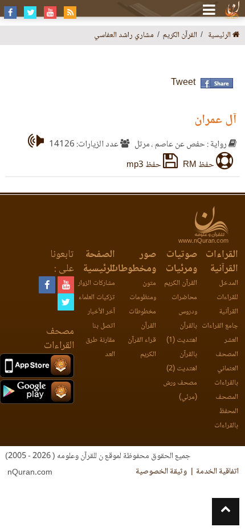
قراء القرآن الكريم (142, 347)
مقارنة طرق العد (100, 347)
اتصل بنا (103, 326)
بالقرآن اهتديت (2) (181, 362)
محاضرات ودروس (184, 305)
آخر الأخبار (101, 312)
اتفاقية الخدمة (217, 472)
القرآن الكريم (180, 283)
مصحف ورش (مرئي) (180, 390)
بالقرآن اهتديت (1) (181, 333)
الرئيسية (220, 35)
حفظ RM (199, 165)
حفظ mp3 (144, 165)
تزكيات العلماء (97, 298)
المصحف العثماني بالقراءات (226, 369)
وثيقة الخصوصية (161, 472)
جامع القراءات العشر (220, 333)
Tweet (183, 83)
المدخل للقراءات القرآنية (227, 297)
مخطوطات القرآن (142, 319)
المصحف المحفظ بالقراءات (226, 411)
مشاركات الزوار (96, 283)
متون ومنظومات (142, 290)
